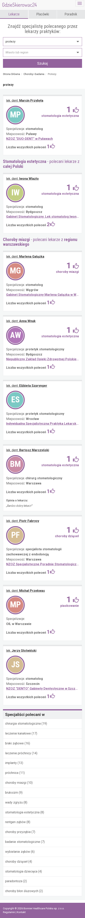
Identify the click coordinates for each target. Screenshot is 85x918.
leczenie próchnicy (18, 753)
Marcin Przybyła (24, 100)
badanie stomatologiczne (23, 842)
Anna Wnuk (21, 321)
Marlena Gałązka (25, 256)
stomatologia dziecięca (21, 871)
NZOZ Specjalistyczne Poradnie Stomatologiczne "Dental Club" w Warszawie (42, 564)
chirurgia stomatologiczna (23, 723)
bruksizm (12, 792)
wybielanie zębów (18, 852)
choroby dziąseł (16, 861)
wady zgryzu (14, 802)
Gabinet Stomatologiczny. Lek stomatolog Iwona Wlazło (42, 216)
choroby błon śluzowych (22, 891)
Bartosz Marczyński (27, 450)
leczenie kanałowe (18, 733)
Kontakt (21, 912)
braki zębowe (15, 743)
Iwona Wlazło (22, 179)
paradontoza (13, 881)
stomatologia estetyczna (22, 812)
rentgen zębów (15, 822)
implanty (11, 763)
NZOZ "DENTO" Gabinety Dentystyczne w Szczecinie (42, 688)
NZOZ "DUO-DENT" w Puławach (29, 139)
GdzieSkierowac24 (19, 4)
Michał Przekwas (25, 591)
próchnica (12, 773)
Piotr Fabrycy (22, 521)
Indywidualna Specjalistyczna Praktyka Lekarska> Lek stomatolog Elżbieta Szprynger (42, 423)
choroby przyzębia (18, 832)
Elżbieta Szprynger (26, 386)
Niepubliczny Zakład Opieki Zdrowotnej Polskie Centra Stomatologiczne (42, 359)
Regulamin (9, 912)
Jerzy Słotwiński (21, 650)
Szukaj (42, 63)
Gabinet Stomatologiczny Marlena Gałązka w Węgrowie (42, 295)
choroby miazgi (15, 783)
